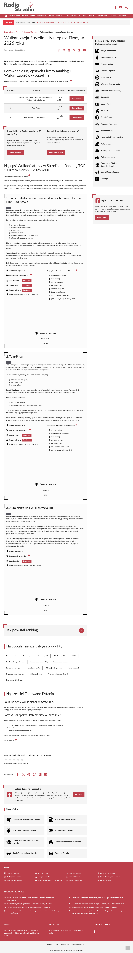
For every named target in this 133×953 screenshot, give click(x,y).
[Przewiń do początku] (128, 948)
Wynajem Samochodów (111, 84)
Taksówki (105, 97)
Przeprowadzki (107, 64)
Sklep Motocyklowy (109, 57)
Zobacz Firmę (77, 99)
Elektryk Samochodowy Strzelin (68, 842)
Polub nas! (78, 794)
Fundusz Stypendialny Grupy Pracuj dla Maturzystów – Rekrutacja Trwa (98, 904)
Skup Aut (104, 111)
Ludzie (113, 16)
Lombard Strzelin (75, 873)
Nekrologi (71, 16)
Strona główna (9, 32)
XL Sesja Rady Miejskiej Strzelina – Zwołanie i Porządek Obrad (29, 904)
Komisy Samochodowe (110, 151)
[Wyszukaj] (126, 7)
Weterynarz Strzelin (14, 877)
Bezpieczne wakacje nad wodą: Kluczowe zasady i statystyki (28, 907)
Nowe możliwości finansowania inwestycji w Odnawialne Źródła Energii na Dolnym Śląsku (34, 912)
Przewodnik (103, 16)
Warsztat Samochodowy (111, 91)
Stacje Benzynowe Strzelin (66, 819)
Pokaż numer (27, 290)
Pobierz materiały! (56, 152)
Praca (51, 16)
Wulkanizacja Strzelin (14, 880)
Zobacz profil (26, 280)
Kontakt (50, 944)
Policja (25, 16)
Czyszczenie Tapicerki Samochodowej (110, 164)
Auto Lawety (106, 144)
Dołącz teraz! (102, 217)
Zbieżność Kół (107, 77)
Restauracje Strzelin (76, 880)
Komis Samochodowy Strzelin (24, 853)
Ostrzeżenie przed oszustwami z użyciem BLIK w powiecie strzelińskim (97, 898)
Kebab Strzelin (105, 880)
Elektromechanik (108, 157)
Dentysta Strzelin (13, 873)
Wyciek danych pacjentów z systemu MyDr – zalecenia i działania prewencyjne (31, 899)
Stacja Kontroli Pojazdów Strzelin (26, 819)
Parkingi (104, 179)
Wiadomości (14, 16)
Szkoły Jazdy (106, 104)
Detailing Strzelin (62, 853)
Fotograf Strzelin (44, 877)
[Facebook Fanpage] (115, 7)
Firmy (32, 16)
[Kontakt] (120, 7)
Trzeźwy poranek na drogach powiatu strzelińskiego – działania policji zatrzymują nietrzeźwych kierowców (97, 912)
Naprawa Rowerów (109, 124)
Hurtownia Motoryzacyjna (112, 137)
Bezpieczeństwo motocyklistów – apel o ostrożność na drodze (94, 907)
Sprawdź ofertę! (15, 152)
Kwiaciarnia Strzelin (107, 873)
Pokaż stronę (27, 285)
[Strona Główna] (6, 16)
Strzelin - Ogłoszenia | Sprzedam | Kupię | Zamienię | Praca (63, 23)
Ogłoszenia (42, 16)
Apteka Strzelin (43, 873)
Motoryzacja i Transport (29, 32)
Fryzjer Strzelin (74, 877)
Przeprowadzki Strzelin (64, 830)
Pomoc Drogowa (108, 71)
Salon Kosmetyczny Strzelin (110, 877)
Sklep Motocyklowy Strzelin (24, 830)
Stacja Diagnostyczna (110, 172)
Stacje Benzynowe (108, 51)
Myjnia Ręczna (107, 131)
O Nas (57, 944)
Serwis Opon (106, 117)
